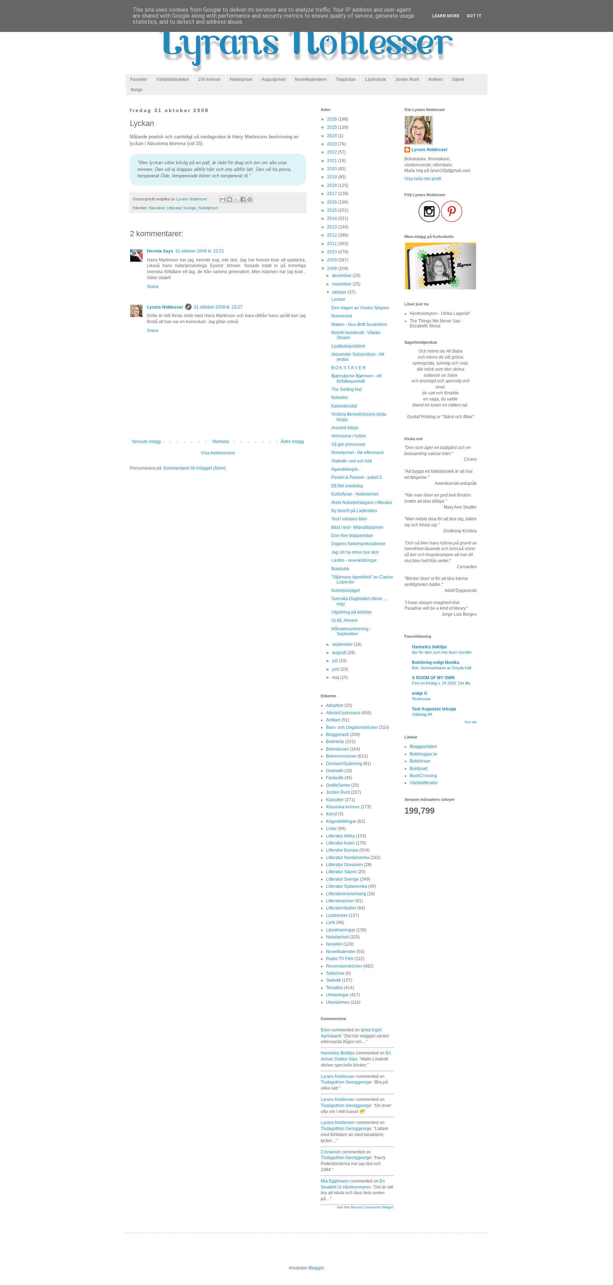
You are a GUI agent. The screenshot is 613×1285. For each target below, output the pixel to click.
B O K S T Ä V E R (348, 367)
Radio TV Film (339, 958)
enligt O (419, 693)
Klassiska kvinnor (343, 806)
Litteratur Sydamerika (346, 886)
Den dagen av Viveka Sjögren (360, 307)
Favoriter (138, 79)
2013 (332, 227)
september (343, 644)
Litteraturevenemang (346, 893)
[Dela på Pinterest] (249, 199)
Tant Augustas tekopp (434, 709)
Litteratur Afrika (340, 835)
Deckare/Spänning (344, 763)
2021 (332, 160)
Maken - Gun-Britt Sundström (359, 324)
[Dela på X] (236, 199)
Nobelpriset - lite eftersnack (357, 452)
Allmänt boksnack (343, 712)
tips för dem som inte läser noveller (442, 652)
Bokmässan (337, 749)
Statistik (333, 980)
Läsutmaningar (340, 929)
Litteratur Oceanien (344, 864)
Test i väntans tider (349, 518)
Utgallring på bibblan (351, 612)
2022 (332, 152)
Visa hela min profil (422, 178)
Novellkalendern (311, 79)
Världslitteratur (424, 782)
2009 (332, 259)
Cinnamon (331, 1152)
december (342, 275)
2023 (332, 144)
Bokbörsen (420, 761)
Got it (474, 15)
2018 (332, 185)
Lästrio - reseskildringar (354, 560)
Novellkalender (340, 951)
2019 (332, 177)
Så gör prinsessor (348, 444)
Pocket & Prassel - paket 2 (356, 477)
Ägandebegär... (346, 469)
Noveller (334, 944)
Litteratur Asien (340, 843)
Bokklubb (340, 568)
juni (336, 669)
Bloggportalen (423, 746)
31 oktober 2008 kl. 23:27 (218, 307)
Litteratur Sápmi (341, 871)
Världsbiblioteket (172, 79)
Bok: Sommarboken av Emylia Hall (441, 668)
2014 (332, 218)
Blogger (316, 1267)
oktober (340, 292)
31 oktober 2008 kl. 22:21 (199, 251)
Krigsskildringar (341, 821)
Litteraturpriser (340, 900)
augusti (339, 652)
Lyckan (338, 299)
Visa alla (470, 722)
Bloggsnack (337, 734)
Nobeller (339, 397)
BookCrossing (423, 775)
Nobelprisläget (345, 590)
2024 (332, 135)
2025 (332, 127)
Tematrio (334, 987)
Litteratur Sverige (181, 208)
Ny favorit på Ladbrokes (354, 510)
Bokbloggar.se (423, 754)
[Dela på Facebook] (243, 199)
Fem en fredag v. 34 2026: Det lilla (441, 683)
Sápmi (458, 79)
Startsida (220, 441)
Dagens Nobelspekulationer (358, 543)
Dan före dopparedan (352, 535)
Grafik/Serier (338, 785)
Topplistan (346, 79)
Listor (331, 828)
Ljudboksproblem (348, 346)
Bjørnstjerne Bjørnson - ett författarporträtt (356, 378)
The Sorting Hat (346, 389)
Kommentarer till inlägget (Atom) (195, 468)
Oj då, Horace (344, 620)
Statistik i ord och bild (351, 461)
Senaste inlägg (146, 441)
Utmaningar (337, 994)
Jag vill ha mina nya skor (355, 552)
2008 (332, 268)
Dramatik (334, 770)
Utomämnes (337, 1002)
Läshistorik (375, 79)
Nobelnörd (341, 316)
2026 (332, 119)
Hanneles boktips (338, 1053)
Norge (137, 89)
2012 (332, 235)
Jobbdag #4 (422, 714)
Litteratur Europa (342, 850)
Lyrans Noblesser (165, 307)
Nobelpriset (241, 79)
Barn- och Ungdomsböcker (352, 727)
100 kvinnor (209, 79)
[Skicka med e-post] (222, 199)
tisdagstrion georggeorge (346, 1082)
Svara (152, 286)
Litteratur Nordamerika (347, 857)
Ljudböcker (337, 915)
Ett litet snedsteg (347, 485)
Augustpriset (273, 79)
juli (335, 660)
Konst (331, 814)
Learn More (445, 15)
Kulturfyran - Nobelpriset (354, 494)
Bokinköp (335, 741)
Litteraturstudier (341, 907)
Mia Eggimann (335, 1181)
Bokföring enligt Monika (435, 662)
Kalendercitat (344, 406)
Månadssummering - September (351, 631)
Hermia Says (160, 251)
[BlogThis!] (229, 199)
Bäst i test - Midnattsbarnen (357, 527)
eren (325, 1030)
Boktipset (418, 768)
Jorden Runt (407, 79)
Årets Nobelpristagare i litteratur (361, 502)
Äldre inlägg (292, 441)
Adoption (334, 705)
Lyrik (330, 922)
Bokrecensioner (341, 756)
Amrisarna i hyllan (348, 435)
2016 (332, 202)
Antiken (435, 79)
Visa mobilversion (218, 452)
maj (336, 677)
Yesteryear (421, 699)
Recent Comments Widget (372, 1207)
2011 (332, 243)
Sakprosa (335, 973)
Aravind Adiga (344, 427)
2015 (332, 210)
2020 (332, 168)
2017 (332, 193)
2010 (332, 251)
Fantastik (334, 777)
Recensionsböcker (344, 966)
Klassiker (157, 208)
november (342, 284)
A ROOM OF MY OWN (433, 677)
